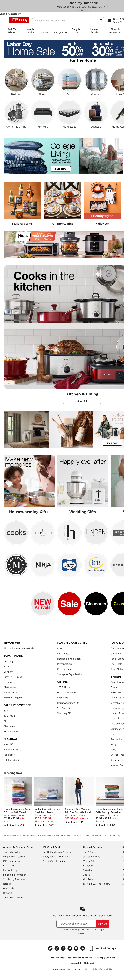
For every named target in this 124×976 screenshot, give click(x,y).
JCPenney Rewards (13, 861)
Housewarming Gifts (68, 702)
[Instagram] (57, 948)
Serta (113, 749)
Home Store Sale (43, 835)
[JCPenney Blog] (83, 948)
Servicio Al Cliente (13, 897)
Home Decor (10, 692)
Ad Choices (79, 969)
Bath (6, 666)
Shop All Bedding (112, 835)
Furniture (9, 682)
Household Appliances (69, 658)
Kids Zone (88, 879)
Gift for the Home (66, 692)
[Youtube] (76, 948)
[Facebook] (63, 948)
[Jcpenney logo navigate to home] (19, 20)
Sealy (113, 744)
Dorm (60, 648)
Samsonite (116, 739)
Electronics (63, 653)
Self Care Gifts (65, 708)
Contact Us (9, 865)
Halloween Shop (12, 749)
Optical (86, 874)
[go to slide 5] (87, 10)
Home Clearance (27, 835)
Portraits (87, 870)
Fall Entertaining (13, 759)
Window (8, 671)
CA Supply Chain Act (105, 957)
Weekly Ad (88, 861)
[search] (102, 20)
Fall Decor (9, 754)
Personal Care (64, 663)
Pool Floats (116, 663)
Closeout (8, 721)
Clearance (9, 726)
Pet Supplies (64, 669)
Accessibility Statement (82, 963)
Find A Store (89, 851)
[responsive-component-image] (22, 200)
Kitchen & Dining (13, 676)
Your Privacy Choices (78, 957)
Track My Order (11, 851)
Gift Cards (8, 888)
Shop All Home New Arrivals (19, 648)
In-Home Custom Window (96, 883)
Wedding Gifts (65, 713)
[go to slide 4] (85, 10)
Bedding (8, 661)
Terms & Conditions (62, 969)
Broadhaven (117, 682)
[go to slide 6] (90, 10)
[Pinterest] (70, 948)
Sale (6, 710)
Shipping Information (14, 874)
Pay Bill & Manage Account (57, 851)
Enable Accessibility (10, 13)
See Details (82, 933)
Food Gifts (9, 744)
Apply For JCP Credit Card (56, 856)
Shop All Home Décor (61, 835)
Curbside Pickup (91, 856)
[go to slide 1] (76, 10)
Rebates (7, 892)
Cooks (114, 687)
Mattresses (10, 687)
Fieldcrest (116, 692)
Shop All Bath (78, 835)
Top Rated (9, 715)
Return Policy (10, 870)
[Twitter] (50, 948)
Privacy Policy (57, 957)
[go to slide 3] (82, 10)
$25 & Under (64, 687)
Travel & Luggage (13, 697)
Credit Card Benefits (54, 861)
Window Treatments (94, 835)
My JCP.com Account (14, 856)
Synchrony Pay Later (14, 879)
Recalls (7, 883)
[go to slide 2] (79, 10)
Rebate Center (11, 731)
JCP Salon (88, 865)
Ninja (113, 733)
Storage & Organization (70, 674)
